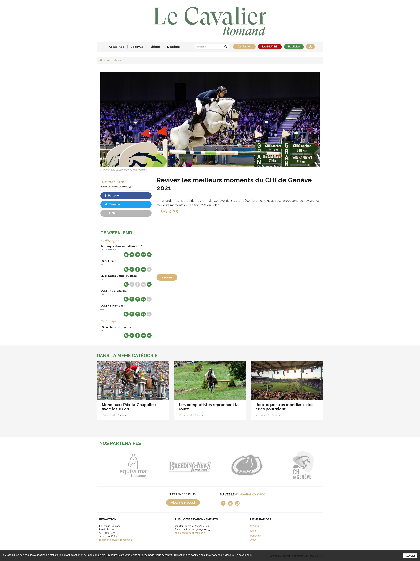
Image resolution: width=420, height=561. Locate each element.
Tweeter (114, 204)
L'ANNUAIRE (270, 46)
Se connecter (310, 46)
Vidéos (155, 46)
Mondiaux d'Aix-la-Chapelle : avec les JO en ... (129, 406)
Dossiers (173, 46)
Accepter (410, 555)
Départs (131, 254)
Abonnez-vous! (183, 502)
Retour (166, 277)
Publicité (294, 46)
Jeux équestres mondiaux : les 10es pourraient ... (284, 406)
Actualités (116, 46)
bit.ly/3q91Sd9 (167, 211)
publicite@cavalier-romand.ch (190, 533)
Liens (253, 530)
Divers (121, 415)
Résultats (137, 254)
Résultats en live (143, 254)
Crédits (254, 525)
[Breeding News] (182, 465)
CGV (253, 540)
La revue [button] (137, 46)
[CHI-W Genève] (295, 465)
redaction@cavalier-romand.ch (115, 539)
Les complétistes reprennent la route (209, 406)
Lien (112, 213)
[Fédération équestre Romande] (238, 465)
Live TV (149, 254)
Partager (114, 195)
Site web (126, 254)
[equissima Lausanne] (125, 465)
